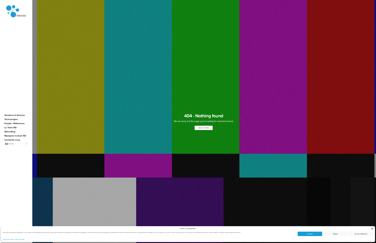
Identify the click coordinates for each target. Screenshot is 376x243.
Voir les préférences (360, 234)
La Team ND (10, 127)
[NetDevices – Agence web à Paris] (16, 11)
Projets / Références (14, 123)
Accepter (310, 234)
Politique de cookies (8, 239)
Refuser (335, 234)
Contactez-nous (12, 140)
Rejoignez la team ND (15, 136)
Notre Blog (9, 131)
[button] (372, 229)
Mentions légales (20, 239)
